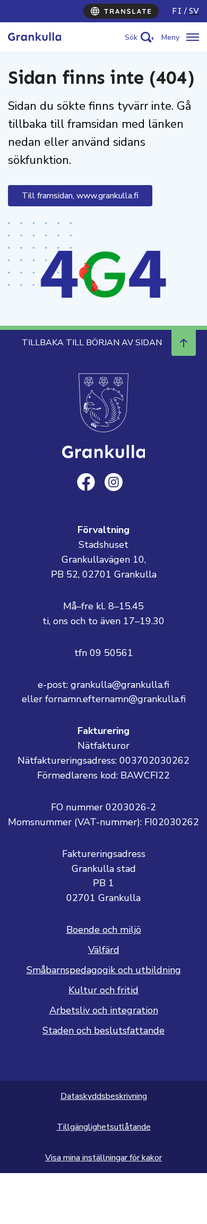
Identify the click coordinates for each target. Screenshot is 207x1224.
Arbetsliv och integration (103, 1010)
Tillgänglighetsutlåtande (104, 1127)
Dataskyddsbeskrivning (104, 1096)
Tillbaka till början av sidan (92, 342)
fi (177, 11)
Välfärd (103, 949)
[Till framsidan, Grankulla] (34, 37)
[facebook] (86, 482)
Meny (170, 37)
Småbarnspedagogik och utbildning (104, 970)
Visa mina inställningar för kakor (103, 1158)
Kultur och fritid (103, 990)
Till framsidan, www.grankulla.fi (80, 196)
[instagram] (114, 482)
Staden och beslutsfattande (103, 1030)
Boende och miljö (103, 929)
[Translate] (121, 11)
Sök (131, 37)
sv (194, 11)
